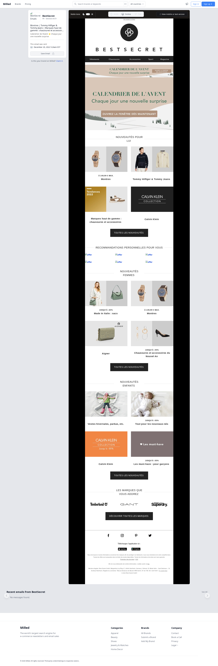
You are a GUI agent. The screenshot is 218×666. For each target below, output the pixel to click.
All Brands (146, 633)
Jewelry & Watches (119, 645)
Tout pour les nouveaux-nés (152, 424)
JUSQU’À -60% (106, 310)
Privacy (174, 641)
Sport (150, 59)
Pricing (28, 4)
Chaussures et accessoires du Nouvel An (152, 355)
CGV (136, 559)
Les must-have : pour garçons (152, 464)
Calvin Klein (152, 219)
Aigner (106, 353)
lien (148, 564)
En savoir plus (163, 571)
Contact (175, 633)
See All (204, 592)
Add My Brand (148, 641)
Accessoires (135, 59)
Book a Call (176, 637)
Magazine (164, 59)
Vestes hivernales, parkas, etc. (106, 424)
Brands (18, 4)
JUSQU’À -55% (152, 350)
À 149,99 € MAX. (106, 176)
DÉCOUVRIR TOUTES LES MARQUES (129, 516)
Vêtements (94, 59)
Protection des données (127, 559)
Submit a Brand (148, 637)
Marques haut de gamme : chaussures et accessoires (106, 220)
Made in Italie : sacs (106, 313)
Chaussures (114, 59)
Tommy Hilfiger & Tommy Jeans (152, 179)
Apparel (114, 633)
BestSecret (48, 15)
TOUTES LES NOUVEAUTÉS (129, 233)
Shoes (114, 641)
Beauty (114, 637)
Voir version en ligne (129, 19)
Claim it (59, 61)
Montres (106, 179)
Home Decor (117, 649)
